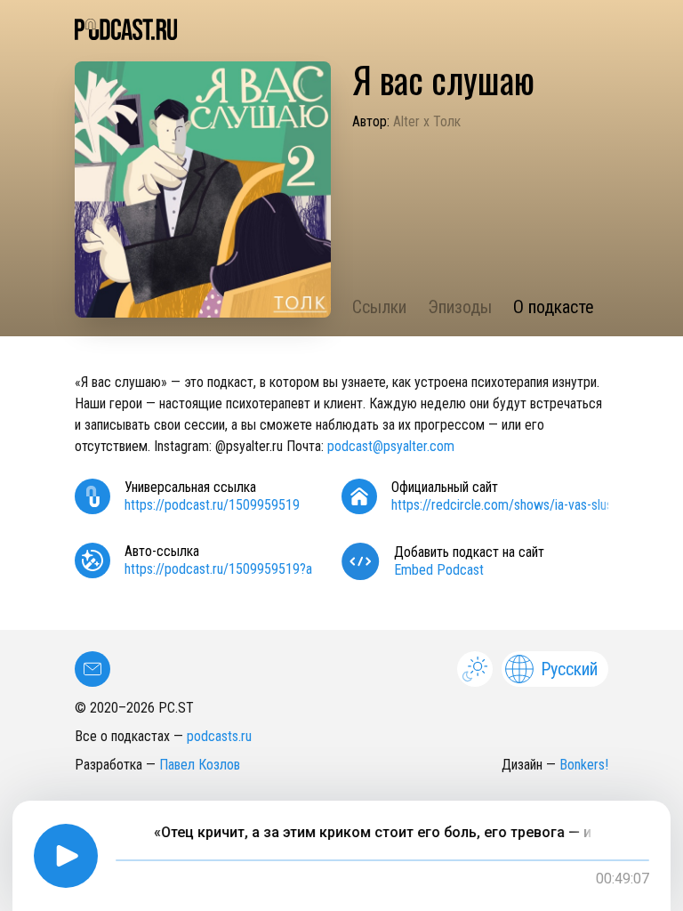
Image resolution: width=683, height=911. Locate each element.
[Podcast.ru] (341, 29)
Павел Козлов (199, 764)
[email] (92, 669)
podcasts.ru (219, 736)
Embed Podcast (439, 569)
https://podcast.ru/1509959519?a (218, 568)
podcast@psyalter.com (390, 446)
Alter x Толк (427, 121)
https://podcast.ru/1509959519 (212, 504)
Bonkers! (583, 764)
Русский (569, 669)
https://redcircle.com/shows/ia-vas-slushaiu (512, 504)
